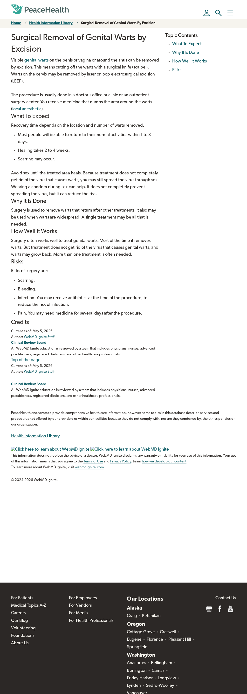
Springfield (137, 647)
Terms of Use (93, 461)
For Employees (83, 598)
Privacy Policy (120, 461)
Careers (18, 613)
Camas (158, 671)
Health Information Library (51, 23)
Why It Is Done (185, 53)
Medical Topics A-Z (28, 606)
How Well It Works (189, 61)
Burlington (137, 671)
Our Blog (19, 621)
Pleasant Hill (179, 640)
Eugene (134, 640)
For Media (78, 613)
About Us (19, 643)
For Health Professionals (91, 621)
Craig (132, 616)
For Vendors (80, 606)
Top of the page (26, 360)
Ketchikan (151, 616)
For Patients (22, 598)
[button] (218, 13)
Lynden (134, 686)
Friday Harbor (140, 678)
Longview (167, 678)
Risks (176, 70)
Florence (155, 640)
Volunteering (23, 628)
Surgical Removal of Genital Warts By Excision (118, 23)
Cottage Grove (141, 632)
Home (16, 23)
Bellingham (161, 663)
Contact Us (225, 598)
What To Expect (187, 44)
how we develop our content (164, 461)
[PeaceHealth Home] (40, 9)
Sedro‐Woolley (160, 686)
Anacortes (136, 663)
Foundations (22, 636)
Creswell (168, 632)
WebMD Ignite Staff (39, 372)
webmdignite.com (89, 467)
